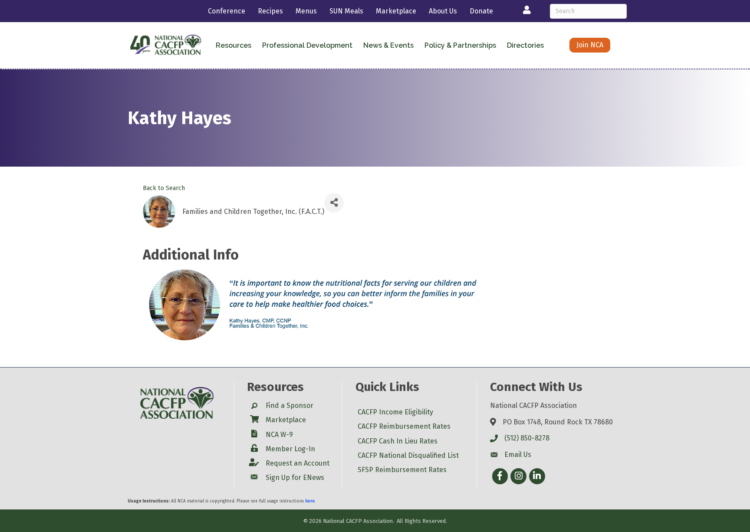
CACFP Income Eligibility (395, 412)
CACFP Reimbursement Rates (404, 426)
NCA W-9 (279, 434)
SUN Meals (346, 11)
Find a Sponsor (289, 405)
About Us (443, 11)
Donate (481, 11)
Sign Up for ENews (295, 477)
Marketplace (396, 11)
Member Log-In (290, 449)
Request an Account (297, 463)
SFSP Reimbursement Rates (402, 470)
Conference (226, 11)
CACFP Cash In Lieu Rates (398, 441)
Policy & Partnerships (460, 45)
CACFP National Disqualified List (408, 455)
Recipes (270, 11)
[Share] (334, 203)
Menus (306, 11)
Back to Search (164, 188)
